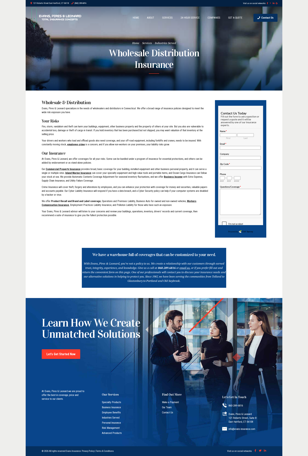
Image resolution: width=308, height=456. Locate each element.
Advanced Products (112, 433)
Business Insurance (111, 407)
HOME (136, 17)
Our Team (167, 407)
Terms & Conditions (105, 451)
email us (185, 268)
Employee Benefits (111, 412)
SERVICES (167, 17)
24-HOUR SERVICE (190, 17)
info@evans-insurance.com (242, 429)
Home (135, 43)
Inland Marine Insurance (78, 172)
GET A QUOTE (235, 17)
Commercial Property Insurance (63, 169)
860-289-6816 (236, 405)
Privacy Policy (88, 451)
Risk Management (111, 427)
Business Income (173, 176)
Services (147, 43)
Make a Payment (170, 402)
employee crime (76, 144)
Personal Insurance (111, 422)
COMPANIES (214, 17)
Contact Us (167, 412)
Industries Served (165, 43)
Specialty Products (111, 402)
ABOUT (150, 17)
